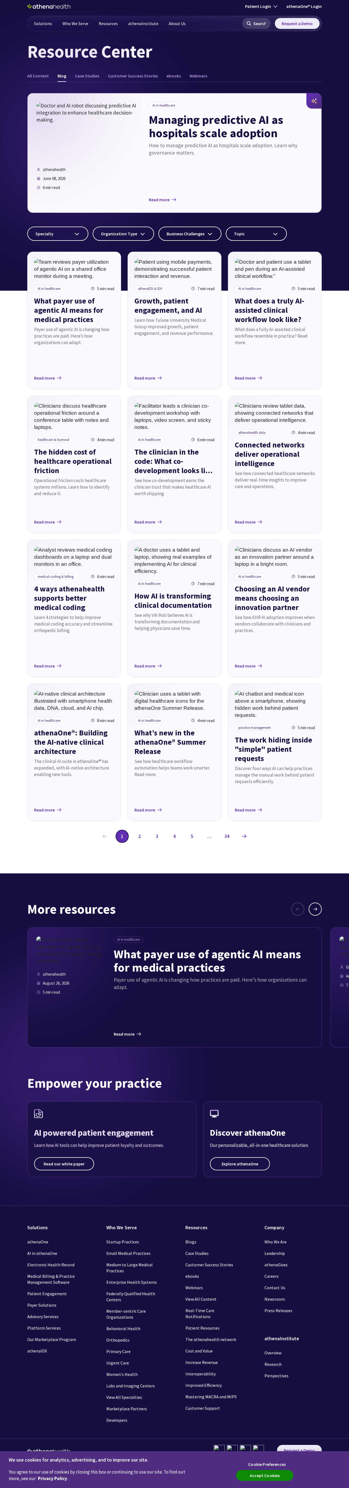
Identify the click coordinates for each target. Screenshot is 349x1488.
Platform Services (44, 1328)
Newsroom (274, 1299)
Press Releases (278, 1310)
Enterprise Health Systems (131, 1282)
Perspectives (276, 1375)
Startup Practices (122, 1241)
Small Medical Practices (128, 1253)
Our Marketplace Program (51, 1339)
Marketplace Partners (126, 1408)
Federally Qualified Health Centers (130, 1296)
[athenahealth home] (48, 6)
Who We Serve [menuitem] (75, 23)
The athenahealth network (210, 1339)
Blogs (190, 1241)
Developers (116, 1420)
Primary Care (118, 1351)
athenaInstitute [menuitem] (143, 23)
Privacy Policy (52, 1478)
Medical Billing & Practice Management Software (51, 1279)
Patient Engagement (47, 1293)
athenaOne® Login (304, 6)
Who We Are (275, 1241)
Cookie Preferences (267, 1464)
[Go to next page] (244, 836)
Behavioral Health (123, 1328)
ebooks (192, 1276)
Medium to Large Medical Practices (129, 1267)
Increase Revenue (201, 1362)
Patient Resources (202, 1328)
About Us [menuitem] (177, 23)
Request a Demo (297, 23)
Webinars (194, 1287)
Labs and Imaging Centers (130, 1385)
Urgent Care (117, 1363)
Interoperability (200, 1373)
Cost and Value (199, 1351)
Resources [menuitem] (108, 23)
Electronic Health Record (50, 1264)
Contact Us (274, 1287)
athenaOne (37, 1241)
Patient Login (258, 6)
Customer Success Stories (209, 1264)
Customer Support (202, 1408)
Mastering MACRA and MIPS (211, 1396)
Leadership (274, 1253)
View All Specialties (124, 1397)
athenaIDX (37, 1351)
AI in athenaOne (42, 1253)
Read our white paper (64, 1164)
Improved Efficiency (203, 1385)
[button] (256, 23)
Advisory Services (43, 1316)
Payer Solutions (41, 1305)
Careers (271, 1276)
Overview (272, 1352)
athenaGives (276, 1264)
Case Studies (197, 1253)
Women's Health (122, 1374)
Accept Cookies (265, 1475)
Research (273, 1364)
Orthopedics (118, 1340)
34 (226, 836)
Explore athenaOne (240, 1164)
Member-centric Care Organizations (126, 1314)
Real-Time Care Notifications (199, 1313)
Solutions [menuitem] (43, 23)
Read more (159, 199)
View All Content (200, 1299)
